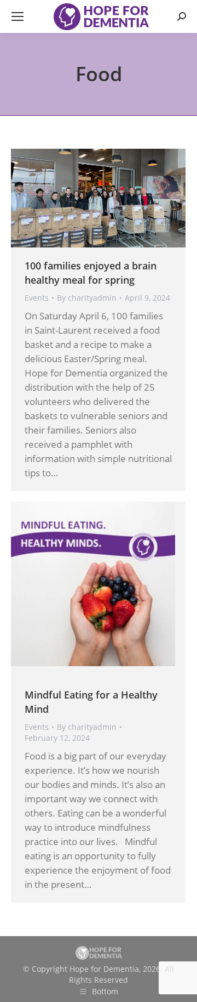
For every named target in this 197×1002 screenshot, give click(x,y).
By (87, 297)
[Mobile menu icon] (17, 16)
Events (37, 297)
